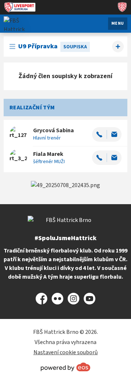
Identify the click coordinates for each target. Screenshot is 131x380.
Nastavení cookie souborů (65, 352)
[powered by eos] (65, 367)
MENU (117, 23)
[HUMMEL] (65, 185)
